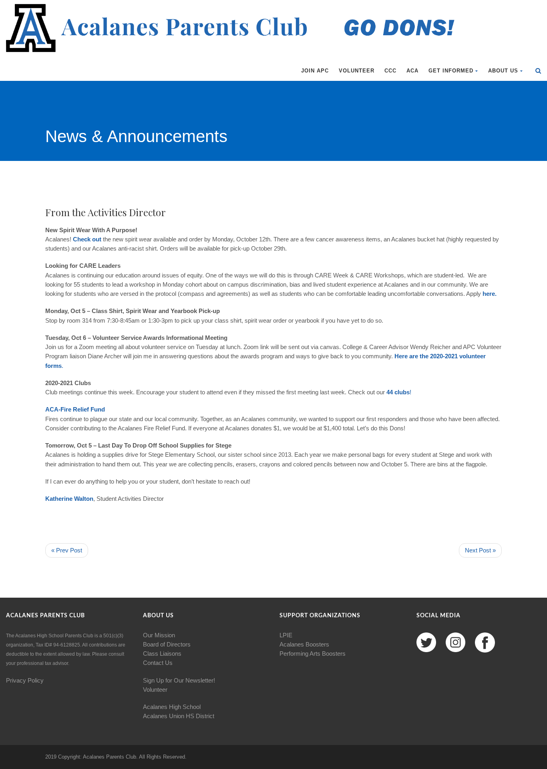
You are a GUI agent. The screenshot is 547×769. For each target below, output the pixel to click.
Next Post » (480, 550)
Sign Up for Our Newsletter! (179, 680)
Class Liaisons (162, 653)
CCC (390, 71)
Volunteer (356, 71)
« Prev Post (66, 550)
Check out (87, 239)
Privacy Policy (25, 680)
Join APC (315, 71)
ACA (412, 71)
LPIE (286, 635)
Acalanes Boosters (304, 644)
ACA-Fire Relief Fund (75, 409)
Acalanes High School (172, 706)
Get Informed (450, 71)
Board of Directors (167, 644)
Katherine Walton (69, 498)
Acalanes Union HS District (178, 716)
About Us (503, 71)
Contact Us (158, 662)
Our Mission (159, 635)
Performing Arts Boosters (313, 653)
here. (490, 293)
